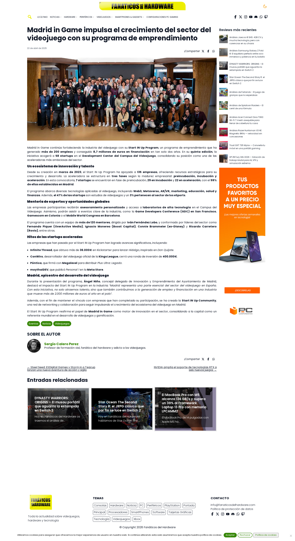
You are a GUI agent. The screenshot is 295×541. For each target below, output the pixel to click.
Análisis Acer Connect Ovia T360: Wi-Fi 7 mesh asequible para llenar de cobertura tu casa (246, 120)
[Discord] (256, 17)
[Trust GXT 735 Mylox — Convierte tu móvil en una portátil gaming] (223, 147)
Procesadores (118, 512)
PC (142, 505)
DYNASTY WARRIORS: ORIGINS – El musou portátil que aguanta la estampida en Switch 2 (246, 66)
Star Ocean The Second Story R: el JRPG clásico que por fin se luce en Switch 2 (247, 80)
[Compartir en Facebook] (208, 51)
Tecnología (101, 519)
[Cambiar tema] (265, 6)
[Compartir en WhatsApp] (213, 51)
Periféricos (154, 505)
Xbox (137, 519)
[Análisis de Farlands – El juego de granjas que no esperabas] (223, 93)
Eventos (33, 323)
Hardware (116, 505)
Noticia (47, 323)
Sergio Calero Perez (61, 344)
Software (159, 512)
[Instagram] (245, 17)
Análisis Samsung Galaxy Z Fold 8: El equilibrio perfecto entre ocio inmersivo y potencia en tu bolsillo (247, 53)
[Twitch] (266, 17)
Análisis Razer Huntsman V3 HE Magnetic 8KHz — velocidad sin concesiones (245, 133)
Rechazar (245, 535)
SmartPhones (140, 512)
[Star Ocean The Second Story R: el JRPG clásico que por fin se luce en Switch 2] (223, 80)
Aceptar (230, 535)
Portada (189, 505)
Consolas (100, 505)
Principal (99, 512)
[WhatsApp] (261, 17)
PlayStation (172, 505)
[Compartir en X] (202, 51)
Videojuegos (62, 323)
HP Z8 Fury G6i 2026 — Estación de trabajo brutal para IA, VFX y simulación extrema (247, 160)
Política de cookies (266, 535)
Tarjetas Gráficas (179, 512)
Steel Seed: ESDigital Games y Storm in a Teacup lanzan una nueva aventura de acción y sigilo (61, 368)
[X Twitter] (240, 17)
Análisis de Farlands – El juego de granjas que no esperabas (246, 94)
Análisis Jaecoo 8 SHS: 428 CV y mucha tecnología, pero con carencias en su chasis (246, 40)
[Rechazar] (290, 535)
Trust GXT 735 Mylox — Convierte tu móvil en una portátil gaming (247, 147)
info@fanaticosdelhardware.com (233, 505)
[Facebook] (235, 17)
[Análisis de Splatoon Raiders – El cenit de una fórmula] (223, 107)
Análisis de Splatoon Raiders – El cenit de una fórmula (246, 107)
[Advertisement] (144, 464)
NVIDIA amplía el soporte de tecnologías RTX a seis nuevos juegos (185, 368)
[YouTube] (250, 17)
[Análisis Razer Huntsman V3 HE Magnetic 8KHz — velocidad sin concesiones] (223, 133)
